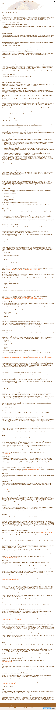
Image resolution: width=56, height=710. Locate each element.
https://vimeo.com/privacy (6, 453)
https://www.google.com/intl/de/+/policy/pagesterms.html (12, 298)
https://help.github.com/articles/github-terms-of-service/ (15, 357)
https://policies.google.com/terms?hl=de (29, 297)
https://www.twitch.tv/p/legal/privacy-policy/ (10, 683)
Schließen (53, 708)
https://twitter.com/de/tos (8, 327)
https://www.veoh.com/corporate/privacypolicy (10, 557)
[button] (1, 1)
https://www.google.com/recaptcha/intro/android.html (30, 511)
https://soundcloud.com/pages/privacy (45, 532)
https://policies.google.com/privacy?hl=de (34, 298)
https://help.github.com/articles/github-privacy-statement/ (40, 357)
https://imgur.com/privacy (6, 661)
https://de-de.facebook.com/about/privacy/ (13, 269)
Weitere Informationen (47, 708)
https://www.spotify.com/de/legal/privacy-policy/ (11, 619)
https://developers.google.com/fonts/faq (32, 469)
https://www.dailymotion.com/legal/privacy (10, 579)
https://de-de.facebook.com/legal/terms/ (31, 269)
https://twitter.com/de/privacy (21, 327)
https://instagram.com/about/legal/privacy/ (10, 639)
